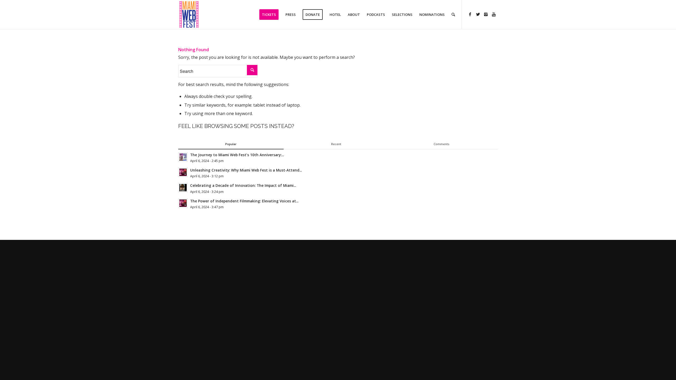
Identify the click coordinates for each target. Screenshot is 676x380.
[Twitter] (478, 14)
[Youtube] (494, 14)
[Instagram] (486, 14)
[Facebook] (470, 14)
